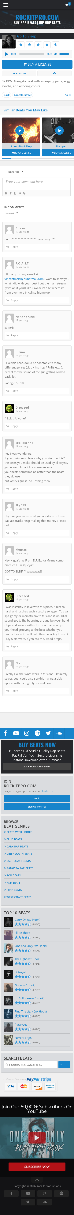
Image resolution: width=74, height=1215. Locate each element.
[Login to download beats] (54, 73)
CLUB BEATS (14, 839)
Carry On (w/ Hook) (27, 919)
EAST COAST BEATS (18, 861)
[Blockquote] (19, 193)
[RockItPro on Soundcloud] (59, 733)
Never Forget (23, 1038)
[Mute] (56, 54)
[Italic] (10, 193)
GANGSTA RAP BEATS (19, 868)
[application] (37, 54)
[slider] (64, 53)
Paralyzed (21, 1024)
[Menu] (5, 5)
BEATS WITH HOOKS (19, 832)
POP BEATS (13, 875)
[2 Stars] (29, 44)
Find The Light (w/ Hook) (31, 1011)
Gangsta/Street (22, 95)
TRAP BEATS (14, 890)
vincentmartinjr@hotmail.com (24, 279)
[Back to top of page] (37, 1180)
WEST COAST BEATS (18, 897)
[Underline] (15, 193)
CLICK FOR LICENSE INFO (37, 766)
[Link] (24, 193)
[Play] (6, 54)
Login (37, 798)
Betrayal (20, 972)
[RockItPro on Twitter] (48, 733)
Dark (6, 95)
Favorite (20, 73)
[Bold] (6, 193)
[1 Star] (20, 44)
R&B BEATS (13, 882)
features (47, 791)
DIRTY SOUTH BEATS (19, 853)
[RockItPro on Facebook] (5, 733)
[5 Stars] (55, 44)
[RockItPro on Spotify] (37, 733)
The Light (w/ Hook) (27, 959)
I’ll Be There (22, 933)
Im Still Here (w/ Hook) (29, 998)
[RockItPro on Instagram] (26, 733)
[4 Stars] (47, 44)
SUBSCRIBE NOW (37, 1166)
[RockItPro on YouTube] (16, 733)
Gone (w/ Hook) (25, 985)
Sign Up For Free (37, 806)
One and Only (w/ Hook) (30, 946)
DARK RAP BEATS (17, 846)
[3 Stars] (38, 44)
